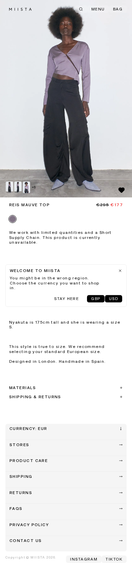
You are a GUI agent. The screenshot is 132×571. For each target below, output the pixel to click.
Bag (118, 9)
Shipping (20, 477)
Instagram (83, 560)
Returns (20, 493)
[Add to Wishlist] (121, 190)
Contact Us (25, 541)
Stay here (66, 299)
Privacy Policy (29, 525)
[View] (66, 98)
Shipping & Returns (35, 397)
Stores (19, 445)
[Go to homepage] (20, 9)
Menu (98, 9)
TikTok (114, 560)
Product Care (28, 461)
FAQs (16, 509)
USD (113, 299)
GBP (95, 299)
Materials (22, 388)
